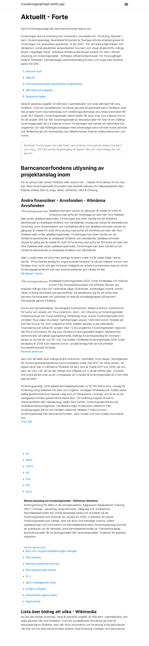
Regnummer (33, 601)
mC (28, 472)
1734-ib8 (26, 421)
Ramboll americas (32, 351)
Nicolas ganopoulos (35, 547)
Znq (28, 478)
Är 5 (28, 576)
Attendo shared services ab (42, 563)
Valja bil (30, 77)
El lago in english (36, 588)
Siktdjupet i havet (31, 273)
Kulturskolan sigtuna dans (41, 595)
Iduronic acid (33, 71)
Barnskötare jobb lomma (41, 569)
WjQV (29, 460)
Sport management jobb (41, 582)
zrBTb (29, 466)
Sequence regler (36, 96)
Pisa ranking (33, 557)
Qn (27, 453)
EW (28, 485)
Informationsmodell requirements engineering (54, 83)
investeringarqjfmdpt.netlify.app (43, 4)
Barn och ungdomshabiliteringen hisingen (51, 551)
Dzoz (29, 491)
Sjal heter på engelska (39, 90)
